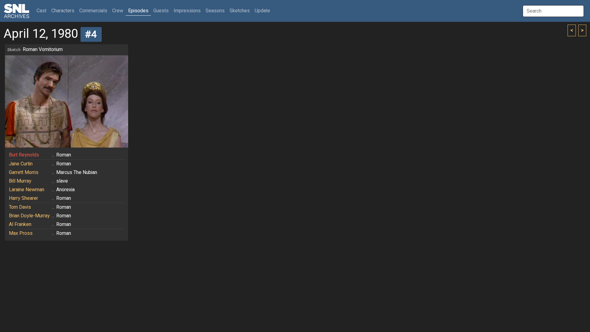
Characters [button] (62, 10)
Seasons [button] (215, 10)
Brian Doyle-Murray (29, 215)
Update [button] (262, 10)
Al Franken (20, 224)
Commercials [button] (93, 10)
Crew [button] (117, 10)
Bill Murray (20, 181)
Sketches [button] (240, 10)
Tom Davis (20, 207)
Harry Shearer (23, 198)
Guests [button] (161, 10)
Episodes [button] (138, 10)
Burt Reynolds (24, 155)
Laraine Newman (26, 189)
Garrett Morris (23, 172)
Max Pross (21, 233)
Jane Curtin (21, 164)
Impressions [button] (187, 10)
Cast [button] (43, 10)
